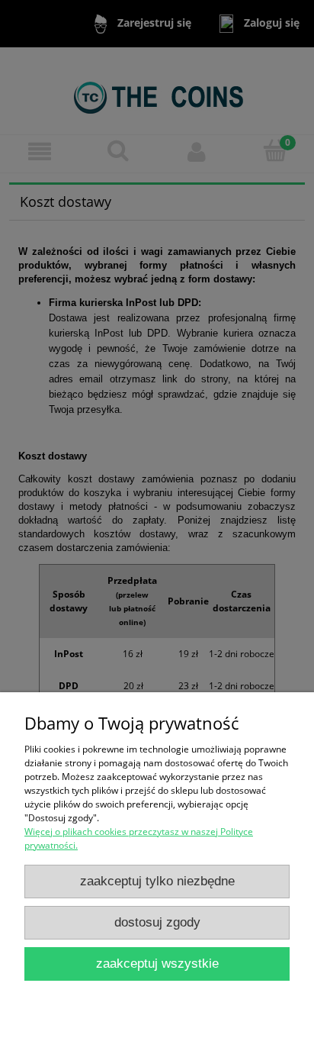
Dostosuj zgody (157, 922)
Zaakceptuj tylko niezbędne (157, 881)
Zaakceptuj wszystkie (157, 963)
